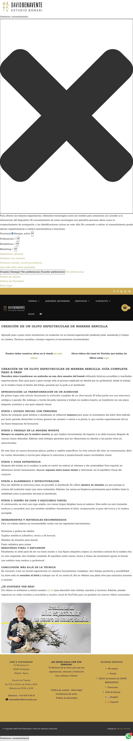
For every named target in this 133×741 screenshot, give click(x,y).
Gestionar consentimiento (14, 738)
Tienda (32, 301)
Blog (31, 314)
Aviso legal (6, 285)
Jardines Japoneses (57, 301)
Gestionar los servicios (12, 258)
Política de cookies (10, 276)
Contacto (102, 301)
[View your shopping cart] (125, 307)
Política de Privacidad (12, 281)
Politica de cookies (60, 690)
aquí (106, 358)
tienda (50, 590)
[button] (66, 116)
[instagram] (118, 291)
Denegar (15, 271)
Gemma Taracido (123, 729)
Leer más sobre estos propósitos (17, 267)
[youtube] (121, 291)
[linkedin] (125, 291)
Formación (113, 687)
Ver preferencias (30, 271)
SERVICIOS (81, 301)
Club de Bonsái (112, 692)
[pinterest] (129, 291)
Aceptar (4, 271)
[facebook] (114, 291)
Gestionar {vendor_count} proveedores (21, 262)
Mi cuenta (113, 668)
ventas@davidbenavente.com (23, 699)
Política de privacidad (66, 698)
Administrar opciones (11, 254)
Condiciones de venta (66, 694)
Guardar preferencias (53, 271)
